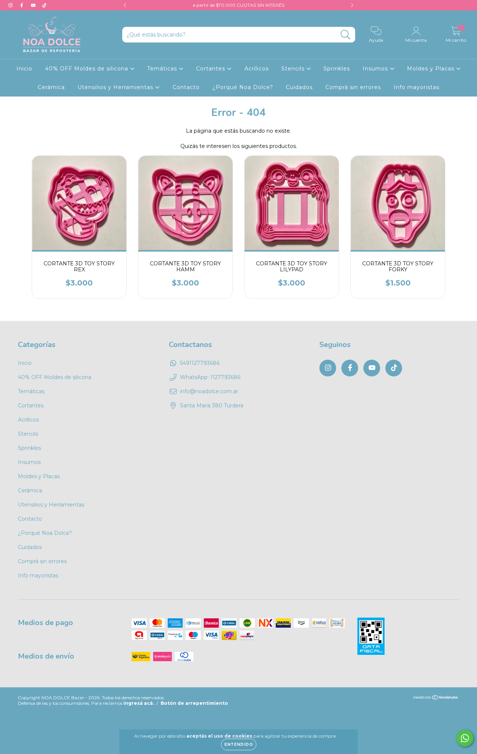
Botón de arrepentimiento (194, 703)
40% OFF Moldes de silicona (87, 68)
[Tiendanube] (436, 698)
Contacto (186, 87)
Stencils (293, 68)
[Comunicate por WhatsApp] (465, 738)
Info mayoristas (416, 87)
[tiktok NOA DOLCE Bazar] (44, 5)
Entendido (238, 744)
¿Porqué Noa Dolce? (242, 87)
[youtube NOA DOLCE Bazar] (34, 5)
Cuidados (299, 87)
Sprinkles (336, 68)
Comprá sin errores (353, 87)
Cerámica (51, 87)
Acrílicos (256, 68)
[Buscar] (345, 35)
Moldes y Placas (431, 68)
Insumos (376, 68)
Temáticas (163, 68)
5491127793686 (199, 363)
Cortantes (211, 68)
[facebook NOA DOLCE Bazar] (22, 5)
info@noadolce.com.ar (209, 391)
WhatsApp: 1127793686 (210, 377)
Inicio (24, 68)
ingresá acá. (138, 703)
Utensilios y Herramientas (116, 87)
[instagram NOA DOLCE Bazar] (11, 5)
